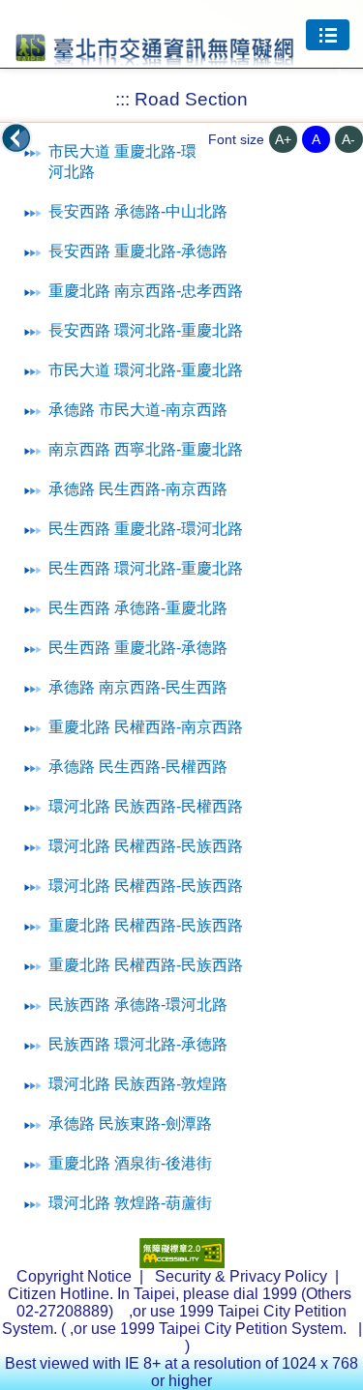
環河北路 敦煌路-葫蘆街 (130, 1203)
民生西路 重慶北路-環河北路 (145, 528)
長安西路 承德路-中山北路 (137, 211)
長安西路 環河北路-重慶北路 (145, 330)
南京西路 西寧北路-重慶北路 (145, 449)
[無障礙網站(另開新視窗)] (182, 1263)
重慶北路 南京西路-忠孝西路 (145, 290)
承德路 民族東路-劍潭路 (130, 1123)
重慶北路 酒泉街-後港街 (130, 1163)
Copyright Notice (74, 1276)
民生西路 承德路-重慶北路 (137, 608)
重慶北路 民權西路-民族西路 (145, 925)
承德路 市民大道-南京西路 (137, 409)
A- (348, 139)
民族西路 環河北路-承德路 (137, 1044)
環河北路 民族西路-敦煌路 (137, 1084)
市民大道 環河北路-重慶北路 (145, 370)
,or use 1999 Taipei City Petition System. (210, 1328)
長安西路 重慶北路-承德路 (137, 251)
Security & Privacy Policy (241, 1276)
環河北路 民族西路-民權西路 (145, 806)
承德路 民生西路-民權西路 (137, 766)
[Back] (16, 138)
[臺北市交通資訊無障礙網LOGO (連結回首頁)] (155, 57)
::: (122, 99)
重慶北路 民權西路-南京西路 (145, 727)
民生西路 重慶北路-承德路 (137, 647)
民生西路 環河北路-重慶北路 (145, 568)
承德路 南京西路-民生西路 (137, 687)
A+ (283, 139)
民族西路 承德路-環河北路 (137, 1004)
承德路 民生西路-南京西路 (137, 489)
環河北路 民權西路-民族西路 (145, 846)
